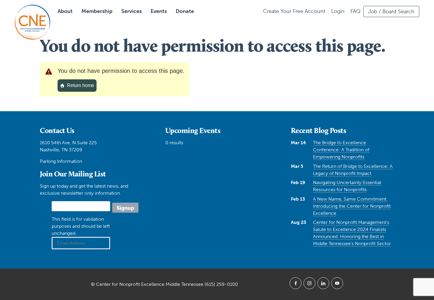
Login (338, 11)
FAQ (355, 11)
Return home (80, 85)
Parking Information (61, 161)
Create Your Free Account (294, 11)
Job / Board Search (391, 11)
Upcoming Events (193, 130)
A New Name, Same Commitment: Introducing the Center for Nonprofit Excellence (352, 206)
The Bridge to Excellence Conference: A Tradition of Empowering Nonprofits (341, 150)
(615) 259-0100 (221, 284)
